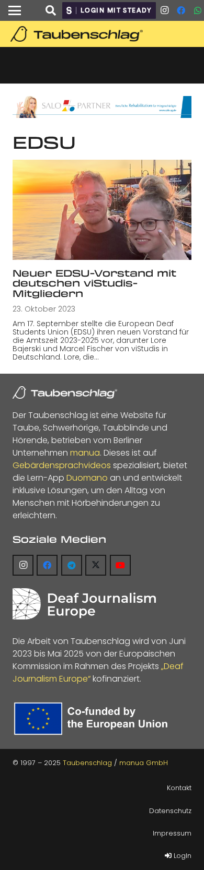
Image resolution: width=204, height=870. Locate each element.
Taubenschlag (87, 763)
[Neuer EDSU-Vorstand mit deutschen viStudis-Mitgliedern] (102, 210)
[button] (15, 10)
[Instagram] (164, 10)
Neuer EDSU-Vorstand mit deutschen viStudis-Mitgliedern (94, 283)
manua (85, 453)
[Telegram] (71, 565)
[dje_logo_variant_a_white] (84, 603)
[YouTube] (120, 565)
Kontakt (179, 788)
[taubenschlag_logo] (102, 34)
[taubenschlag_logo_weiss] (65, 392)
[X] (95, 565)
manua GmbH (143, 763)
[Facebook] (181, 10)
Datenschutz (170, 811)
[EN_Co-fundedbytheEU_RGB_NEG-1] (93, 719)
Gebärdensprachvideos (62, 465)
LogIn (181, 856)
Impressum (172, 833)
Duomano (87, 478)
